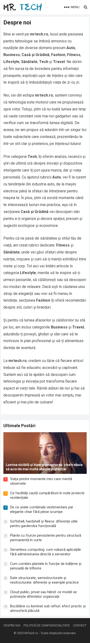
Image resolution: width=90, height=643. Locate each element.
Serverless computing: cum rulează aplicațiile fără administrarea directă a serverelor (45, 552)
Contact (79, 625)
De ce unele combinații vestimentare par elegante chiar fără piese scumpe (41, 509)
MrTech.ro (31, 633)
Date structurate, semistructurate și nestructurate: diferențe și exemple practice (44, 580)
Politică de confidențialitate (47, 625)
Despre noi (12, 625)
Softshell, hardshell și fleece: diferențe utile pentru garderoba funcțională (44, 523)
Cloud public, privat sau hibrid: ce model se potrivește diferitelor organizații (43, 594)
